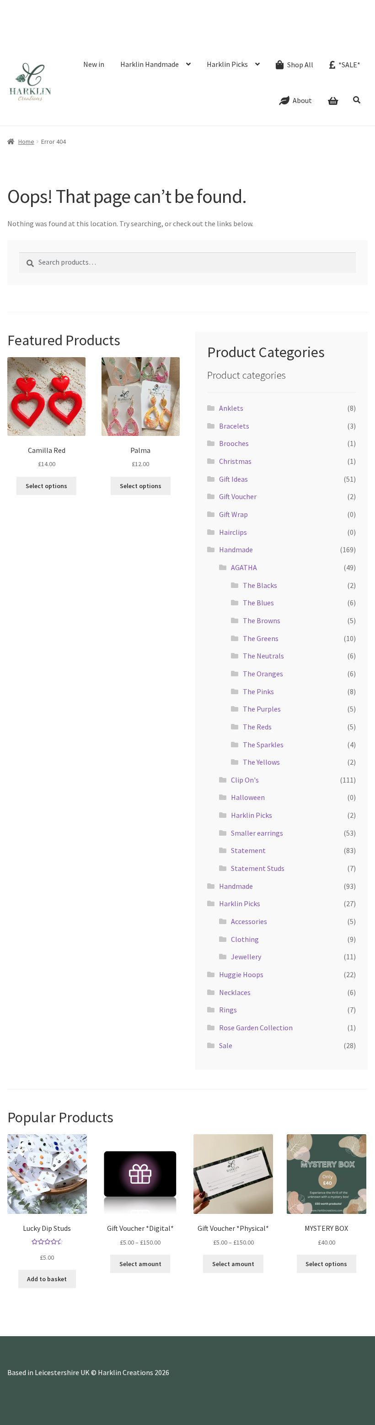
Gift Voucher (238, 496)
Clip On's (245, 779)
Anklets (231, 408)
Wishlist (230, 20)
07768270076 (41, 6)
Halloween (248, 797)
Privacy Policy (74, 33)
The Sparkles (263, 744)
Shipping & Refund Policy (178, 20)
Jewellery (246, 956)
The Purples (262, 708)
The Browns (261, 620)
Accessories (249, 921)
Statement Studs (257, 868)
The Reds (257, 726)
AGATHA (244, 567)
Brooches (234, 443)
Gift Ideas (233, 479)
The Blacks (260, 585)
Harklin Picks (227, 64)
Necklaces (235, 992)
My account (264, 20)
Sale (225, 1045)
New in (93, 64)
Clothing (245, 939)
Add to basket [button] (47, 1279)
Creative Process (112, 20)
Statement (248, 850)
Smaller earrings (257, 833)
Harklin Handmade (149, 64)
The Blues (258, 602)
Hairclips (233, 532)
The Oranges (263, 673)
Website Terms (308, 20)
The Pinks (258, 691)
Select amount (140, 1264)
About (72, 20)
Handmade (236, 549)
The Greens (261, 638)
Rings (228, 1009)
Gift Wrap (233, 514)
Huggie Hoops (241, 974)
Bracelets (234, 425)
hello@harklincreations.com (122, 6)
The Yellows (261, 762)
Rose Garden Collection (256, 1027)
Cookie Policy (29, 33)
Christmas (235, 461)
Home (26, 141)
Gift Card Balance (34, 20)
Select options (326, 1264)
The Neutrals (263, 655)
